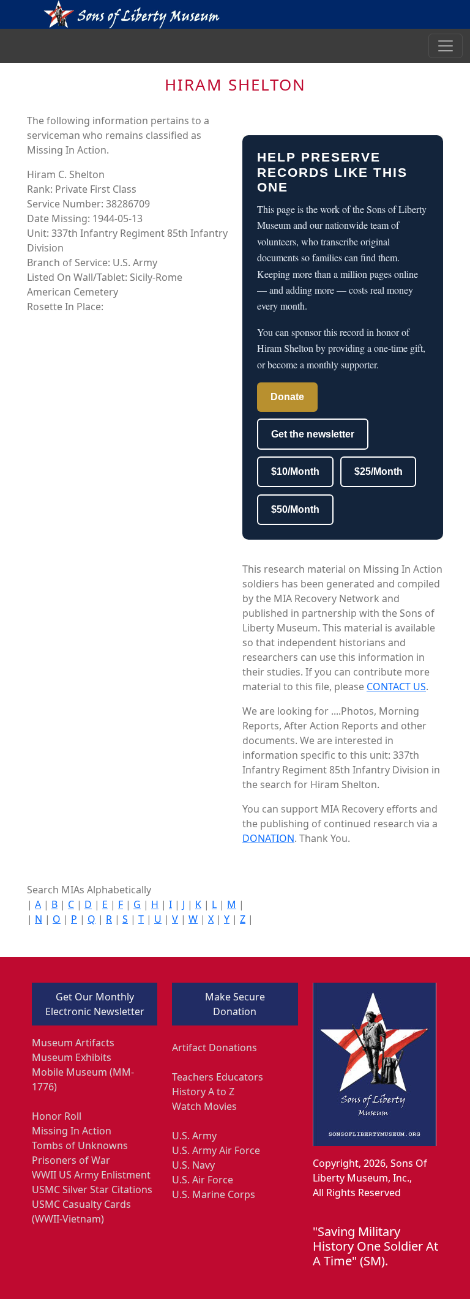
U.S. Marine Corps (213, 1194)
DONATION (268, 838)
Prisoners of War (71, 1160)
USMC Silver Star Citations (92, 1189)
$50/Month (295, 509)
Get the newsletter (312, 434)
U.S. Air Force (202, 1179)
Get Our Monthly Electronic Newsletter (94, 1004)
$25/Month (378, 471)
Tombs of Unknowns (80, 1145)
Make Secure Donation (235, 1004)
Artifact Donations (214, 1047)
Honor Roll (56, 1116)
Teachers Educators (217, 1077)
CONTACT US (396, 686)
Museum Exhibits (71, 1057)
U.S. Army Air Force (216, 1150)
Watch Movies (204, 1106)
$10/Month (295, 471)
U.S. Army (194, 1135)
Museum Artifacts (73, 1042)
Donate (287, 397)
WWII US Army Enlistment (91, 1175)
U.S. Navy (193, 1165)
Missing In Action (71, 1130)
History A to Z (203, 1091)
